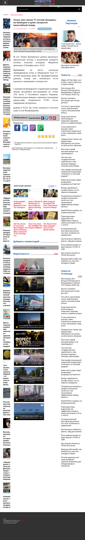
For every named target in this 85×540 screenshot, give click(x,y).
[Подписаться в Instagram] (51, 118)
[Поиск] (79, 9)
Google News (35, 117)
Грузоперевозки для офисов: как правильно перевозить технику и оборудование (32, 148)
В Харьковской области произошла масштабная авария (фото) (36, 143)
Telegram (35, 247)
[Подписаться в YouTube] (55, 118)
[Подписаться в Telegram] (47, 118)
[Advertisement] (35, 166)
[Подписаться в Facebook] (43, 118)
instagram (42, 247)
